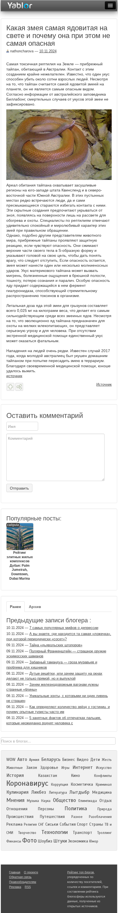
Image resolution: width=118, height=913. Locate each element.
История (15, 775)
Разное (77, 817)
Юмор (93, 841)
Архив (35, 606)
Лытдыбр (79, 792)
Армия (34, 760)
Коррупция (59, 784)
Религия (30, 824)
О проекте (31, 872)
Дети (95, 759)
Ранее (15, 606)
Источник (104, 384)
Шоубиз (45, 841)
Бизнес (68, 759)
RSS (28, 886)
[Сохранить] (10, 387)
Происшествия (19, 816)
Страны (96, 824)
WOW (10, 759)
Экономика (78, 841)
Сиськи (51, 824)
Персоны (46, 808)
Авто (22, 759)
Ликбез (38, 792)
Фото (29, 840)
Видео (82, 759)
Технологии (54, 832)
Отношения (16, 808)
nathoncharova (21, 51)
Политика (75, 808)
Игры (65, 768)
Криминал (104, 784)
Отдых (105, 800)
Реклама (14, 824)
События (68, 824)
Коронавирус (27, 783)
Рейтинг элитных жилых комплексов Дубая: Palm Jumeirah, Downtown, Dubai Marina (20, 551)
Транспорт (82, 832)
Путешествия (52, 816)
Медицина (102, 792)
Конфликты (103, 776)
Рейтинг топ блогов (80, 872)
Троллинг (104, 833)
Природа (104, 809)
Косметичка (82, 784)
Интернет (82, 767)
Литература (58, 792)
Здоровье (49, 767)
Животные (14, 768)
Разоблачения (100, 817)
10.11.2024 (48, 51)
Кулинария (17, 792)
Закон (31, 767)
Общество (64, 800)
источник (14, 376)
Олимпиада (87, 801)
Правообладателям (22, 882)
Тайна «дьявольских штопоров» (55, 645)
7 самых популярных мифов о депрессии (63, 628)
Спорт (82, 824)
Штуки (60, 841)
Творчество (27, 833)
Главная (14, 872)
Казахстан (47, 775)
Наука (45, 801)
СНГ (41, 824)
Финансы (13, 841)
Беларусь (50, 759)
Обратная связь (20, 877)
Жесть (107, 760)
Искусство (104, 768)
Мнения (15, 800)
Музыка (33, 801)
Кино (75, 775)
